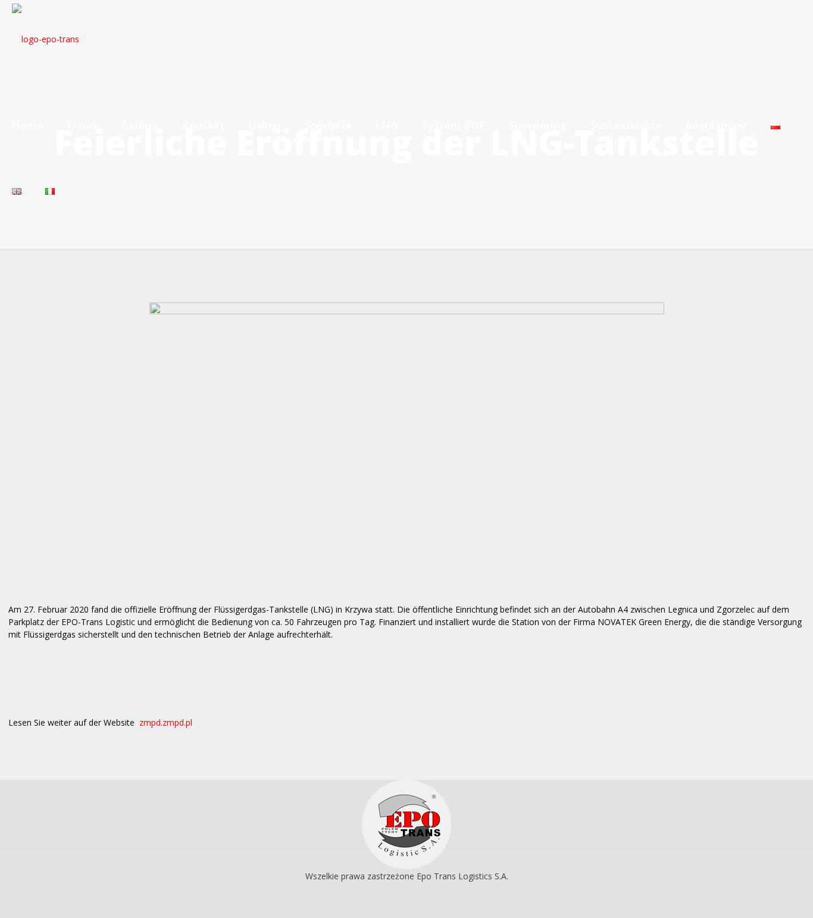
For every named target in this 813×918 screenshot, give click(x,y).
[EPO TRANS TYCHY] (45, 38)
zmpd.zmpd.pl (165, 722)
